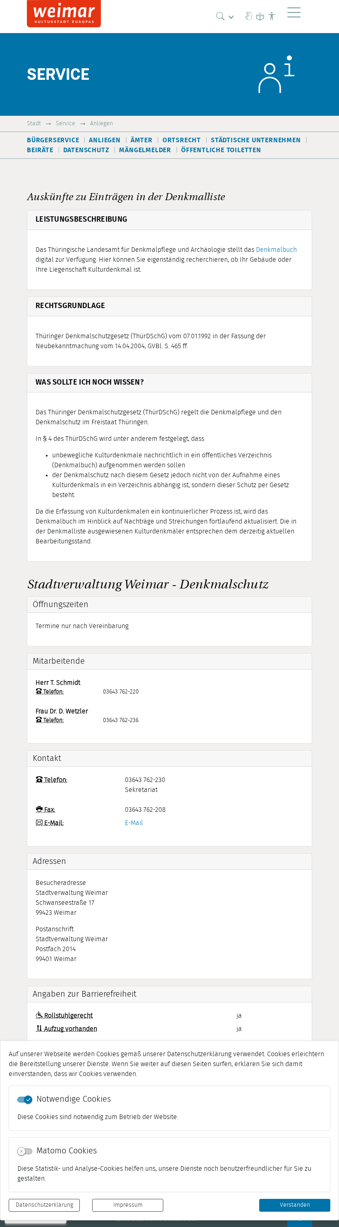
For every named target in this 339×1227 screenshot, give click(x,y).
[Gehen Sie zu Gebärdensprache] (248, 16)
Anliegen (101, 123)
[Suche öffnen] (227, 16)
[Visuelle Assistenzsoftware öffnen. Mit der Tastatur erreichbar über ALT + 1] (271, 16)
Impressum (128, 1205)
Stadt (34, 123)
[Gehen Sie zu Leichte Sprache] (260, 16)
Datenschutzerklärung (44, 1205)
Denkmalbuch (276, 249)
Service (65, 123)
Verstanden (295, 1205)
